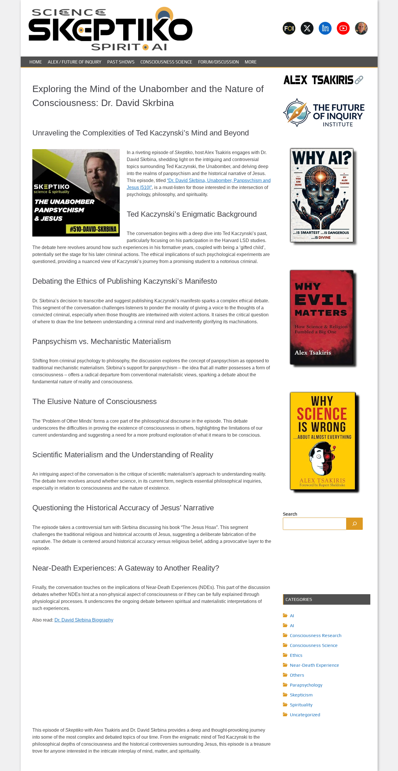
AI (292, 615)
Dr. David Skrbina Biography (83, 619)
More (251, 61)
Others (297, 675)
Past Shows (121, 61)
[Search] (354, 524)
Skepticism (301, 695)
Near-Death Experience (314, 665)
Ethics (296, 655)
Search (290, 514)
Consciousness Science (166, 61)
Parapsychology (306, 685)
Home (35, 61)
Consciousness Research (315, 635)
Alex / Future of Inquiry (74, 61)
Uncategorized (305, 714)
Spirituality (301, 705)
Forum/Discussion (218, 61)
